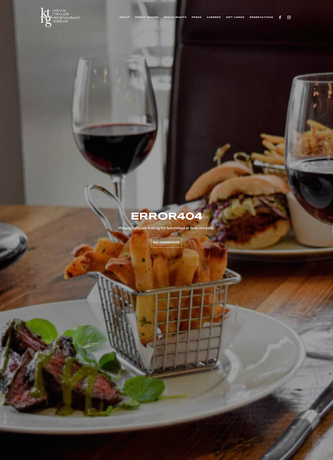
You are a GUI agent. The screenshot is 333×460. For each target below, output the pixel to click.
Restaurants (175, 17)
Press (197, 17)
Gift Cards (235, 17)
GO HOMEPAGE (166, 242)
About (124, 17)
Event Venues (147, 17)
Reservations (261, 17)
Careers (214, 17)
